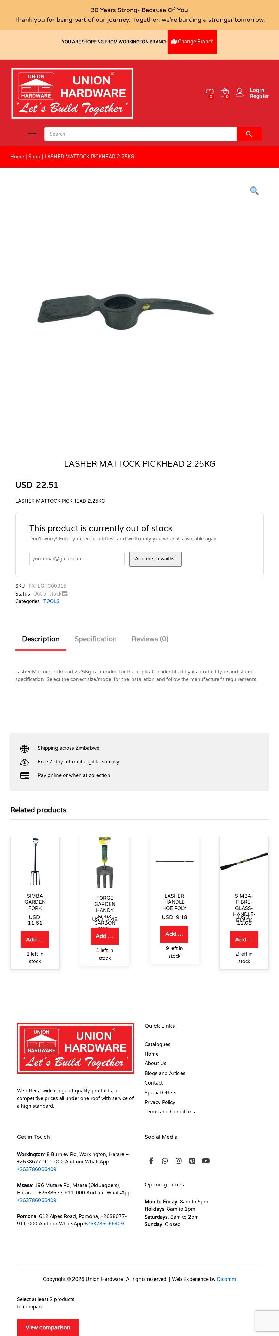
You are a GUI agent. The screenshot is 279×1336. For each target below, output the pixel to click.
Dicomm (226, 1279)
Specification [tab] (96, 639)
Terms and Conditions (170, 1112)
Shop (34, 157)
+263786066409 (36, 1169)
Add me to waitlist (155, 559)
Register (259, 96)
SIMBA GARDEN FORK (35, 902)
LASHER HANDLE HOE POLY (174, 902)
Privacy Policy (160, 1102)
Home (17, 157)
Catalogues (157, 1044)
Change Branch (195, 42)
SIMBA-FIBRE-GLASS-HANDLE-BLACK (244, 908)
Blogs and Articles (165, 1073)
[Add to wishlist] (35, 881)
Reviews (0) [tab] (150, 639)
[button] (35, 939)
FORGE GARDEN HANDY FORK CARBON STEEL (104, 913)
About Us (155, 1063)
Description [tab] (41, 639)
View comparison (48, 1327)
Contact (154, 1083)
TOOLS (51, 601)
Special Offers (160, 1093)
